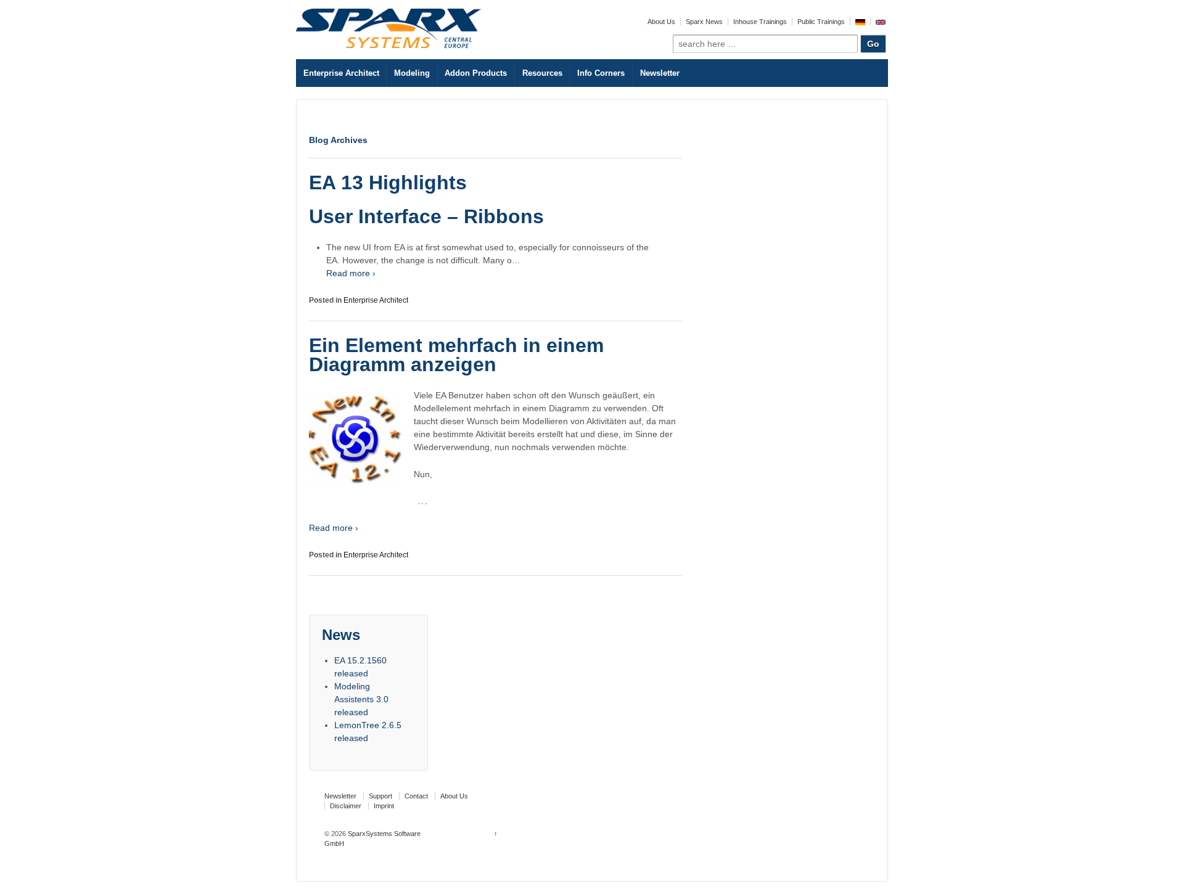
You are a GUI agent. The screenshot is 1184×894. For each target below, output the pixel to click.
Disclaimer (345, 806)
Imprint (384, 806)
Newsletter (660, 73)
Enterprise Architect (341, 73)
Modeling (412, 73)
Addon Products (476, 73)
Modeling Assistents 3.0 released (361, 699)
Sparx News (704, 21)
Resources (542, 73)
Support (380, 796)
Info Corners (601, 73)
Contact (416, 796)
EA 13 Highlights (388, 182)
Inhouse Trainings (760, 21)
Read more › (351, 273)
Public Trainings (821, 21)
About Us (661, 21)
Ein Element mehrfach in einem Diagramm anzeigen (456, 355)
